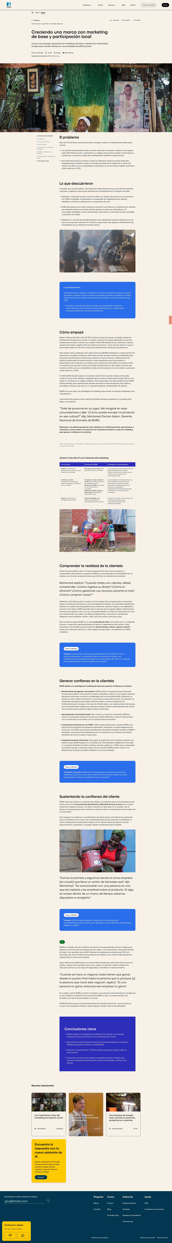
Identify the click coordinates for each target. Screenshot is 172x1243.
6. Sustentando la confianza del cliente (46, 157)
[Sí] (23, 1235)
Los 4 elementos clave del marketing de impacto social (48, 1116)
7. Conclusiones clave (43, 161)
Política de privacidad (147, 1237)
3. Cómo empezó (41, 144)
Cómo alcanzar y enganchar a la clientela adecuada (47, 23)
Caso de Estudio (38, 52)
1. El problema (41, 139)
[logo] (9, 5)
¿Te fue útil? (170, 320)
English (37, 12)
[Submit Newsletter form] (48, 1200)
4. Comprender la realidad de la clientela (45, 148)
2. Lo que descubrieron (43, 142)
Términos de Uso (162, 1237)
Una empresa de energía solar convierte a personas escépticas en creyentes (122, 1117)
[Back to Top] (168, 1239)
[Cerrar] (28, 1223)
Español (43, 12)
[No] (10, 1235)
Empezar (41, 1177)
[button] (49, 1114)
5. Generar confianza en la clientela (44, 152)
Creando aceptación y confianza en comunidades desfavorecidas (85, 1117)
